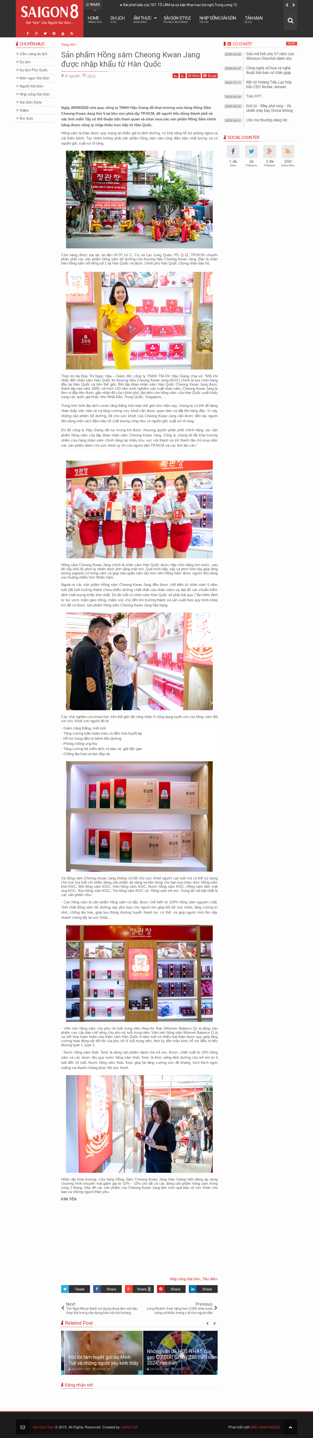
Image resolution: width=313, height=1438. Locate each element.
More (291, 43)
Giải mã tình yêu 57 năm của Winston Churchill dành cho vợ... (235, 5)
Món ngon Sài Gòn (34, 78)
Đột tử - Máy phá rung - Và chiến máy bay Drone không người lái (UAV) (269, 110)
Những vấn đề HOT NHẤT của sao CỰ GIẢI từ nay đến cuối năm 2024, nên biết (178, 1357)
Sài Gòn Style (177, 19)
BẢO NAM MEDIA (265, 1426)
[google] (36, 33)
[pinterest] (54, 33)
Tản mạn (254, 19)
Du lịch (118, 19)
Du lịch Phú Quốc (34, 70)
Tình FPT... (254, 96)
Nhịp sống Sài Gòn (218, 19)
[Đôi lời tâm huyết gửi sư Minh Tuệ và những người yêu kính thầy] (100, 1353)
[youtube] (63, 33)
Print (196, 75)
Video (24, 110)
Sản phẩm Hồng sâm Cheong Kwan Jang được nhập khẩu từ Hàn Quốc (130, 59)
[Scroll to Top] (290, 1426)
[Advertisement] (139, 93)
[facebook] (28, 33)
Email (212, 75)
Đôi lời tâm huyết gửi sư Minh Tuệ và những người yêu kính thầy (100, 1360)
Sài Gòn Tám (43, 1426)
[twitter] (45, 33)
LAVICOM (129, 1426)
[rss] (72, 33)
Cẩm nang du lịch (33, 54)
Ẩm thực (142, 19)
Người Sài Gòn (31, 86)
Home (95, 19)
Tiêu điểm (210, 1278)
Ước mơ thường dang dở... (267, 120)
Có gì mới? (242, 43)
